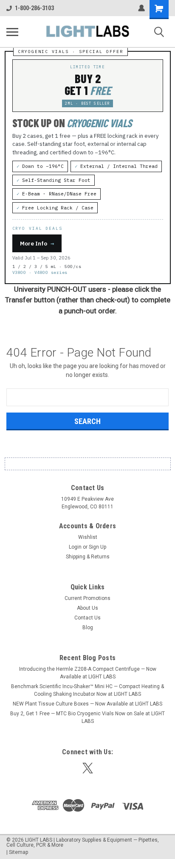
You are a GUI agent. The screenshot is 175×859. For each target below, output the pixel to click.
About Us (87, 608)
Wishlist (87, 537)
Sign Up (97, 547)
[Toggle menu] (12, 32)
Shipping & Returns (88, 557)
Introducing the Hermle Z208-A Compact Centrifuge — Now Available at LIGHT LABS (87, 673)
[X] (87, 768)
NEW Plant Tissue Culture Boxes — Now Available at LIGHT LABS (87, 704)
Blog (87, 627)
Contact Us (87, 618)
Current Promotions (87, 598)
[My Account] (141, 8)
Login (75, 547)
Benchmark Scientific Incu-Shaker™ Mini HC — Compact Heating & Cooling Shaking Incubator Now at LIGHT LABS (87, 690)
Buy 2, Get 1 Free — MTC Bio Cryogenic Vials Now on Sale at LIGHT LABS (87, 717)
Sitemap (18, 852)
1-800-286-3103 (34, 8)
